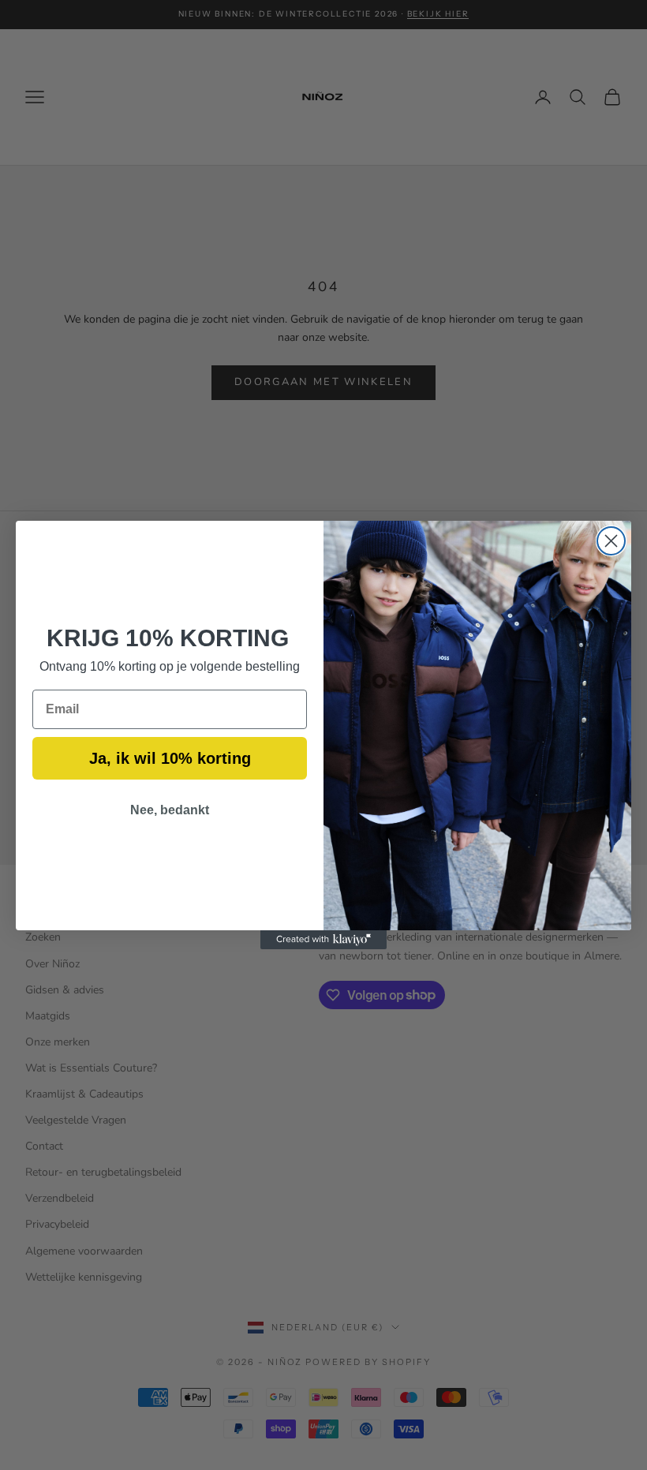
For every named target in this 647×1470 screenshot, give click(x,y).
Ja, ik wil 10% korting (170, 758)
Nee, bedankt (169, 810)
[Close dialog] (611, 541)
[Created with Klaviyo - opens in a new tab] (323, 939)
